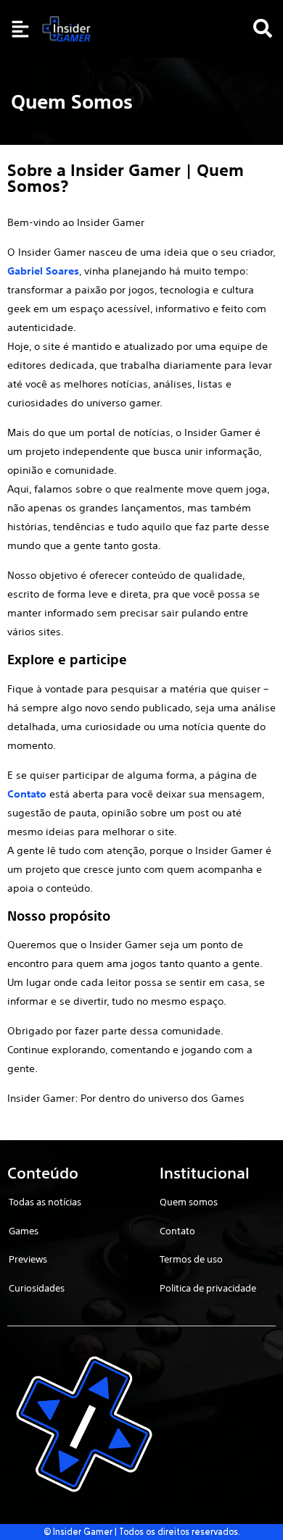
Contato (26, 793)
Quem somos (189, 1202)
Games (23, 1231)
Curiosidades (37, 1288)
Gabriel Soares (43, 270)
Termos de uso (191, 1259)
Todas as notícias (45, 1202)
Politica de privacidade (208, 1288)
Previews (28, 1259)
